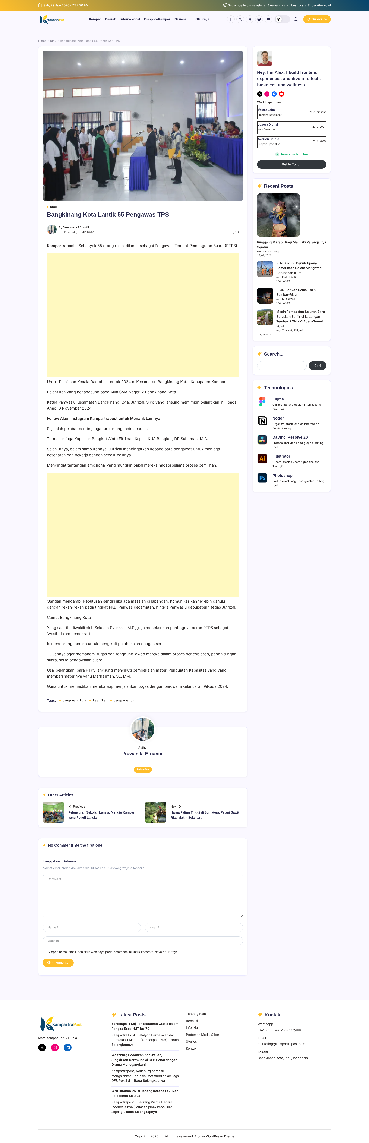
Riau (53, 40)
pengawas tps (124, 700)
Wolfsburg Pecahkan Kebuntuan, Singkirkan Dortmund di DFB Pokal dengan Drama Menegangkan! (144, 1060)
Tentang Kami (196, 1014)
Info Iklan (193, 1028)
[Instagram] (266, 94)
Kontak (191, 1048)
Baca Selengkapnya (149, 1081)
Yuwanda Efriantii (76, 227)
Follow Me (143, 769)
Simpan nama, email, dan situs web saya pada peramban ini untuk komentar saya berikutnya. (113, 952)
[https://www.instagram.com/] (259, 19)
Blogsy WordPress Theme (214, 1136)
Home (42, 40)
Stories (191, 1041)
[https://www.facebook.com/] (231, 19)
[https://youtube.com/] (268, 19)
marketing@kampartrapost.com (281, 1044)
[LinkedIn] (68, 1047)
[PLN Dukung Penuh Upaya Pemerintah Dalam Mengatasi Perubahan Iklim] (265, 269)
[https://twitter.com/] (240, 19)
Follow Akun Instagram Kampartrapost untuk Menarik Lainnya (103, 418)
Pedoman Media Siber (202, 1035)
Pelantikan (100, 700)
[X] (259, 94)
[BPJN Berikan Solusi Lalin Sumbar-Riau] (265, 296)
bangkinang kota (74, 700)
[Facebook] (274, 94)
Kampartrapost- (61, 245)
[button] (282, 19)
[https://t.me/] (249, 19)
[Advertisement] (143, 315)
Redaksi (192, 1021)
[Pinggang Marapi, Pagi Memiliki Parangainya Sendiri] (278, 214)
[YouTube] (281, 94)
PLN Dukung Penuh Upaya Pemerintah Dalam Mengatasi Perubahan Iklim (299, 268)
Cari (317, 366)
